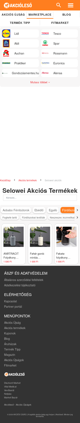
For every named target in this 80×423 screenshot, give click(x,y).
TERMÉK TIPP (20, 23)
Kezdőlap (5, 180)
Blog (66, 14)
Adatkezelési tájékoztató (19, 285)
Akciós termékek (27, 180)
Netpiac (8, 393)
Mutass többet (39, 82)
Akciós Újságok (14, 360)
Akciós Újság (12, 322)
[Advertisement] (40, 135)
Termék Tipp (12, 349)
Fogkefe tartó (9, 217)
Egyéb (53, 210)
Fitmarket (60, 23)
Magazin (9, 354)
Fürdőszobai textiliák (33, 217)
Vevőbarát (9, 390)
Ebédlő (38, 210)
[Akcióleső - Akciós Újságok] (17, 5)
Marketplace (40, 14)
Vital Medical (10, 386)
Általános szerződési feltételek (23, 280)
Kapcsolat (10, 301)
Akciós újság (13, 14)
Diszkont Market (12, 382)
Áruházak (10, 344)
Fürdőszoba (70, 210)
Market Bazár (11, 397)
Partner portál (13, 306)
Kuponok (10, 333)
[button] (77, 210)
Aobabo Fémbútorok (16, 210)
